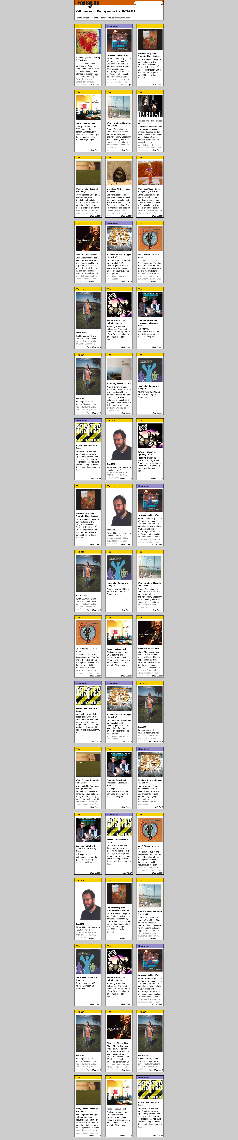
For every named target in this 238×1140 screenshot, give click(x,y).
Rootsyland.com (122, 18)
